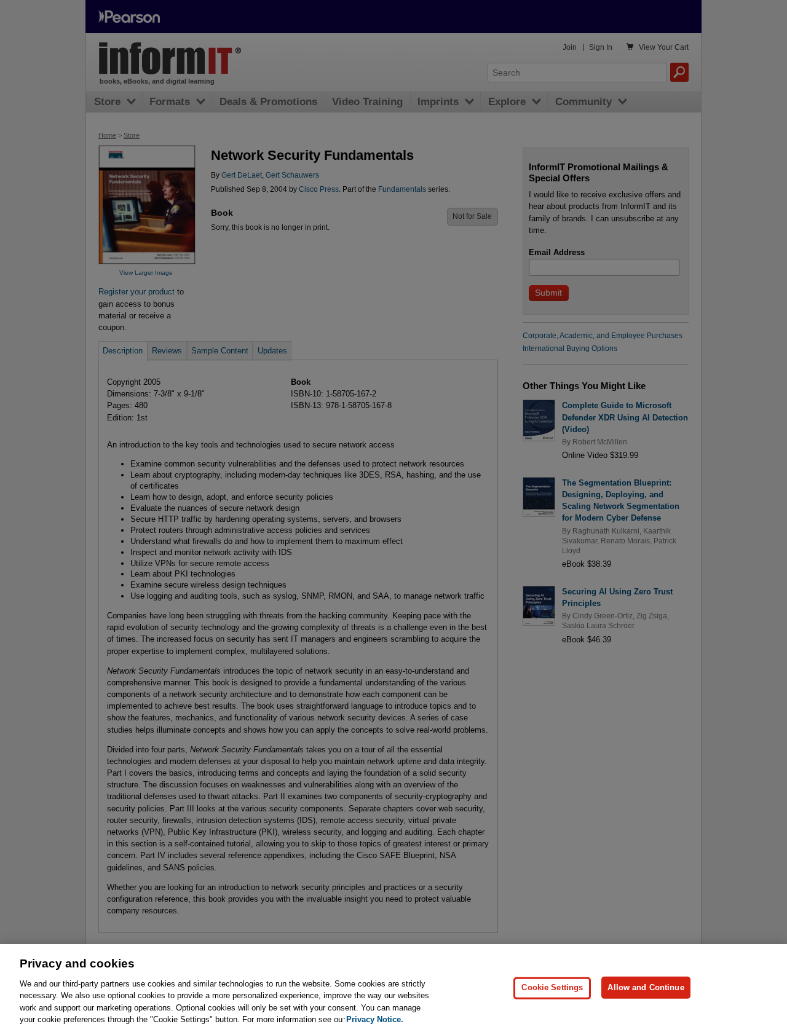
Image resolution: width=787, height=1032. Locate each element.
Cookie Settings (552, 987)
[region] (393, 988)
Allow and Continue (645, 987)
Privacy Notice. (374, 1019)
